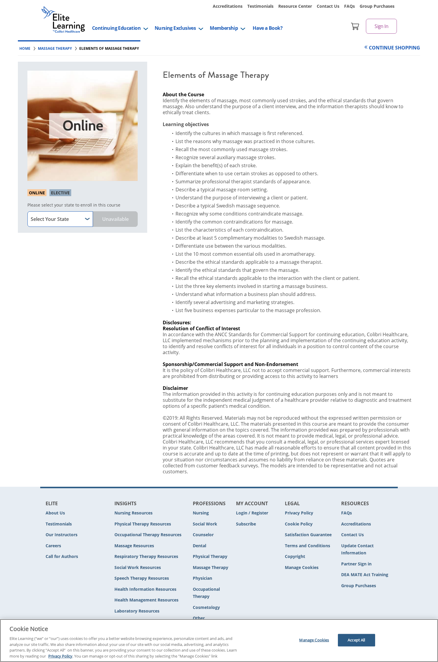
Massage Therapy (210, 567)
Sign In (381, 26)
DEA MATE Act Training (364, 574)
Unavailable (115, 219)
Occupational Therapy (206, 592)
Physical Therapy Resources (142, 524)
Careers (53, 545)
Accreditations (228, 6)
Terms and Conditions (307, 545)
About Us (55, 513)
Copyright (295, 556)
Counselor (203, 534)
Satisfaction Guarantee (308, 534)
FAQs (349, 6)
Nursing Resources (133, 513)
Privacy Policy (299, 513)
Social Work (205, 524)
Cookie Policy (299, 524)
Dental (199, 545)
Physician (202, 578)
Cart (355, 26)
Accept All (356, 640)
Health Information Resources (145, 589)
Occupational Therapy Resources (147, 534)
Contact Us (328, 6)
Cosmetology (206, 607)
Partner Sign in (356, 564)
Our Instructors (61, 534)
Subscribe (246, 524)
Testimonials (260, 6)
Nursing (201, 513)
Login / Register (252, 513)
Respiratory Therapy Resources (146, 556)
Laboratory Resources (136, 611)
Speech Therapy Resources (141, 578)
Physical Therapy (210, 556)
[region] (219, 640)
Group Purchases (377, 6)
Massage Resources (134, 545)
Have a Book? (267, 28)
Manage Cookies (302, 567)
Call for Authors (62, 556)
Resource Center (295, 6)
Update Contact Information (357, 549)
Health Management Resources (146, 600)
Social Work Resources (137, 567)
